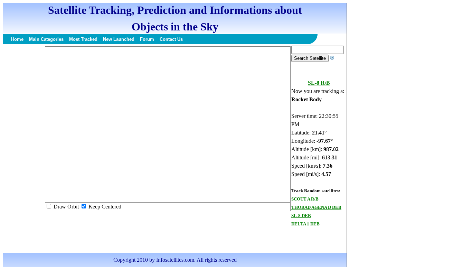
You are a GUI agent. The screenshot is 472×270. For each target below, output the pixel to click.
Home (17, 39)
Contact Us (171, 39)
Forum (147, 39)
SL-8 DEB (301, 215)
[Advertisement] (24, 149)
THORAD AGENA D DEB (316, 207)
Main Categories (46, 39)
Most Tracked (83, 39)
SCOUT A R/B (305, 199)
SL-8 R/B (319, 83)
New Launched (118, 39)
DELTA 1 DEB (305, 223)
